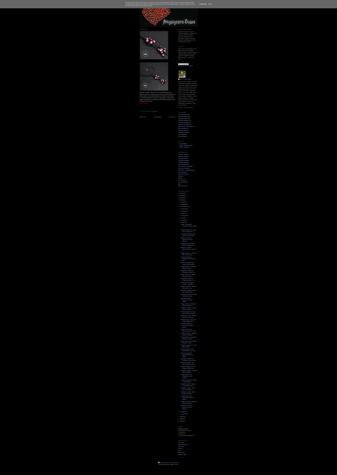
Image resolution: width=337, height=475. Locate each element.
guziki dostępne (182, 136)
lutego (183, 411)
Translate (190, 65)
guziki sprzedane (182, 172)
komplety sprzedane (183, 162)
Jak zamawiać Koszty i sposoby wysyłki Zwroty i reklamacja (185, 145)
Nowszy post (143, 117)
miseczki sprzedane (183, 174)
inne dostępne (181, 134)
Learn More (203, 4)
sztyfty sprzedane (182, 158)
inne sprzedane (182, 180)
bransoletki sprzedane (183, 160)
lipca (182, 213)
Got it (210, 4)
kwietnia (183, 220)
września (183, 208)
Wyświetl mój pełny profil (186, 107)
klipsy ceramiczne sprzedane (185, 166)
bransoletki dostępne (183, 120)
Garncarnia (181, 446)
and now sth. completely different (186, 170)
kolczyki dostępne (182, 118)
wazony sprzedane (183, 182)
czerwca (183, 215)
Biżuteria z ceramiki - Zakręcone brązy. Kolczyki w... (188, 249)
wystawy (180, 178)
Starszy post (172, 117)
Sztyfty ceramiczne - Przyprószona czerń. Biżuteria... (187, 376)
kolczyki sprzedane (183, 156)
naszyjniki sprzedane (151, 111)
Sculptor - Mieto (182, 454)
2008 (181, 419)
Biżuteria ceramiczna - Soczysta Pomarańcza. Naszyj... (187, 325)
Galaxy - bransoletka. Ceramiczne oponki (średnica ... (189, 226)
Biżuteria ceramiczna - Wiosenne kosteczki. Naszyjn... (187, 239)
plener (179, 184)
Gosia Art (180, 448)
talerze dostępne (182, 128)
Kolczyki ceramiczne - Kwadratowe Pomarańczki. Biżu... (188, 258)
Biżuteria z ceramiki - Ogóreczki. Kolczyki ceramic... (187, 300)
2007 (181, 421)
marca (183, 222)
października (184, 206)
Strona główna (157, 117)
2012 (181, 195)
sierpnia (183, 211)
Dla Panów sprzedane (183, 164)
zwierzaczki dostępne (183, 124)
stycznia (183, 414)
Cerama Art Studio (182, 444)
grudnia (183, 202)
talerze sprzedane (182, 186)
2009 (181, 416)
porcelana (180, 176)
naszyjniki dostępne (183, 116)
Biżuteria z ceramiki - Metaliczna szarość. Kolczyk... (187, 407)
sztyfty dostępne (182, 114)
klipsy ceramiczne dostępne (185, 126)
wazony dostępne (182, 130)
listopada (183, 204)
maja (182, 218)
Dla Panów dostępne (183, 122)
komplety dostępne (183, 132)
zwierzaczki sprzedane (184, 168)
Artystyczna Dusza (185, 79)
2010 (181, 200)
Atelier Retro (181, 442)
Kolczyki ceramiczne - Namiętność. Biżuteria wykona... (187, 397)
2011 (181, 198)
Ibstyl (179, 450)
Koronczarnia (181, 452)
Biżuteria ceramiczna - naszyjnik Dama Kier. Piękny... (187, 354)
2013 (181, 193)
